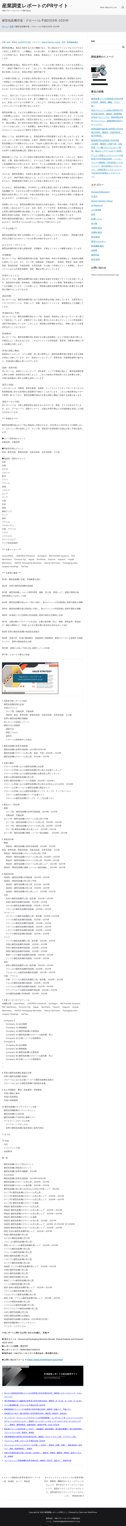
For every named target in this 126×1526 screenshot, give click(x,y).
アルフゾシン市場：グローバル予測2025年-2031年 (24, 1441)
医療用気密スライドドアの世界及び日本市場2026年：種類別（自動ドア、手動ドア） (37, 1409)
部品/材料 (95, 259)
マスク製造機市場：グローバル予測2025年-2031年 (24, 1405)
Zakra (81, 1512)
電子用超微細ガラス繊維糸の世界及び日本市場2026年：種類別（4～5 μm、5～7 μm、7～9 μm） (43, 1401)
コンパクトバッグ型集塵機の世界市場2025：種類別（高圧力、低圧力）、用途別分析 (37, 1460)
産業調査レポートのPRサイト (35, 6)
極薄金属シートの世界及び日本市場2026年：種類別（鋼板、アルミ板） (107, 102)
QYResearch (97, 205)
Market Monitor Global (51, 42)
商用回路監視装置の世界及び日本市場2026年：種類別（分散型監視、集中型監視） (107, 132)
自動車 (94, 250)
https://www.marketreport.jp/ (105, 275)
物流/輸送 (95, 237)
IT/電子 (94, 196)
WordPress (92, 1512)
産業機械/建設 (72, 42)
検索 (93, 41)
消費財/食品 (96, 232)
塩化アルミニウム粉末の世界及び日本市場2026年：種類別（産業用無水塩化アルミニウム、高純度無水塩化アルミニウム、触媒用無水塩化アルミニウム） (107, 117)
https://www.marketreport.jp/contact (45, 1359)
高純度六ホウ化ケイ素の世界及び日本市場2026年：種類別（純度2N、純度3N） (36, 1413)
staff (8, 42)
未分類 (94, 223)
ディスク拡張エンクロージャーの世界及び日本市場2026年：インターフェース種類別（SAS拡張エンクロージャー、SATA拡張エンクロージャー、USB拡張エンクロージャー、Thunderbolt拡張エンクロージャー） (107, 166)
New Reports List (108, 7)
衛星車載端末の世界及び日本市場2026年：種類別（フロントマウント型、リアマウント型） (40, 1437)
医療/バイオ (96, 219)
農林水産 (95, 255)
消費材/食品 (96, 228)
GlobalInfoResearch (100, 192)
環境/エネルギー (98, 241)
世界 (63, 42)
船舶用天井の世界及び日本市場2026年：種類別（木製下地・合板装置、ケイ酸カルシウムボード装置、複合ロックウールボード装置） (107, 145)
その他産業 (96, 210)
